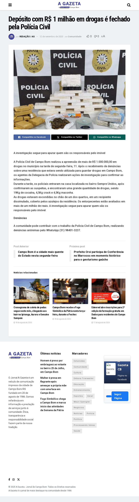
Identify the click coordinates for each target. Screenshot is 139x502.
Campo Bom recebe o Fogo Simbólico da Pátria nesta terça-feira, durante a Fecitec (69, 311)
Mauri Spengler (82, 402)
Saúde (77, 431)
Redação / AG (27, 36)
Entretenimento (82, 390)
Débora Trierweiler (84, 378)
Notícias (78, 413)
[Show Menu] (10, 5)
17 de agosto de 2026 (101, 322)
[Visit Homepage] (69, 5)
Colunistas (79, 361)
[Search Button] (129, 5)
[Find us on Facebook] (9, 480)
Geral (90, 396)
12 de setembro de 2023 (51, 36)
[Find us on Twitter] (18, 480)
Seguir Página (118, 396)
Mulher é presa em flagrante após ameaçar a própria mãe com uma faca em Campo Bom (53, 385)
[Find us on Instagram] (13, 480)
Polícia (90, 413)
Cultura (77, 373)
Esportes (78, 396)
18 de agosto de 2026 (23, 322)
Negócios (79, 407)
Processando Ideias (84, 425)
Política (78, 419)
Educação (79, 384)
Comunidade (75, 36)
